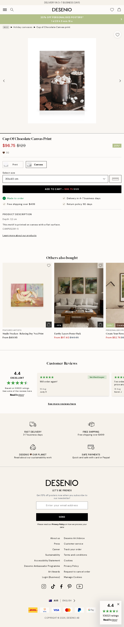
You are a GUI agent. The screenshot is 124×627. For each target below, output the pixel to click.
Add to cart (62, 189)
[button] (115, 179)
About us (55, 538)
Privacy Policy (58, 524)
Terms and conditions (75, 555)
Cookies (68, 560)
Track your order (73, 549)
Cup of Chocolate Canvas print (53, 27)
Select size (9, 172)
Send (62, 516)
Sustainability (52, 555)
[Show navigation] (4, 10)
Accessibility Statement (47, 560)
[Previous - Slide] (3, 80)
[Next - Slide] (120, 80)
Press (57, 543)
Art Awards (54, 571)
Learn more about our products (19, 235)
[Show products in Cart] (119, 10)
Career (56, 549)
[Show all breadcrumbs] (6, 27)
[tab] (15, 132)
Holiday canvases (22, 27)
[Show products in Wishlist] (112, 10)
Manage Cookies (73, 577)
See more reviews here (62, 403)
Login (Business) (51, 577)
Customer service (73, 543)
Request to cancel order (77, 571)
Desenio (71, 618)
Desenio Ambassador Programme (42, 566)
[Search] (12, 10)
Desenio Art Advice (74, 538)
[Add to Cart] (49, 324)
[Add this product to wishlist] (117, 34)
